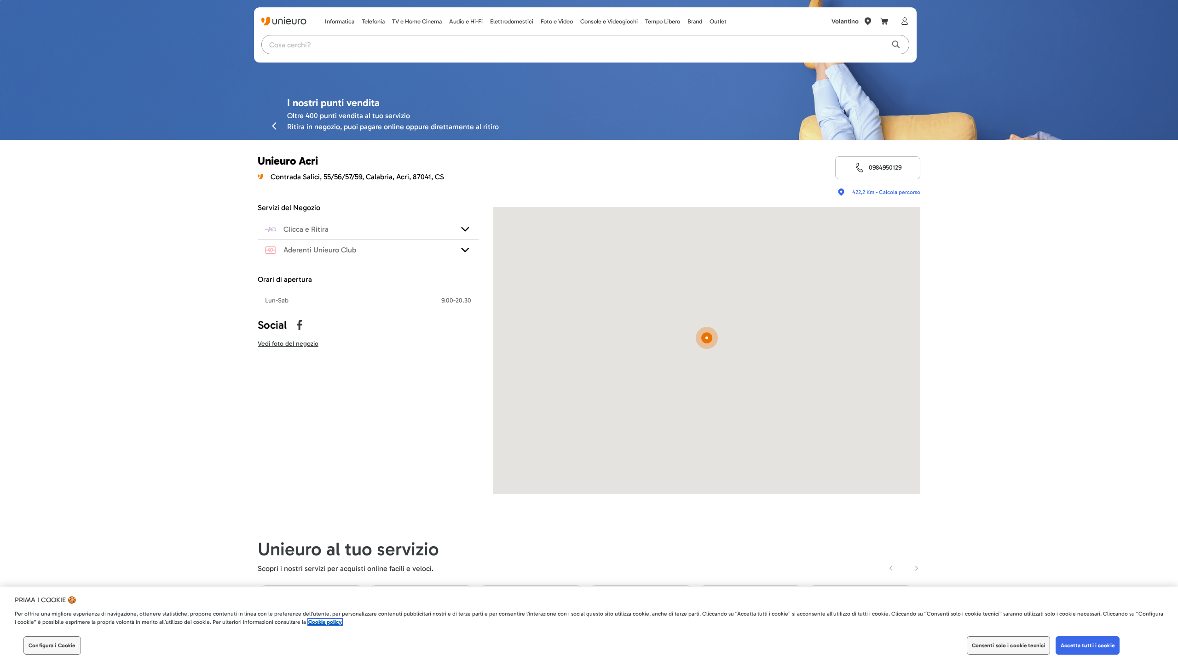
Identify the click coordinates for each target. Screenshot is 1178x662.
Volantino (845, 21)
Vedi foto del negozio (288, 344)
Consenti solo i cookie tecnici (1008, 645)
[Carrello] (884, 21)
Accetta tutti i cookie (1087, 645)
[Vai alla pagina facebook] (299, 325)
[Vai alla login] (902, 21)
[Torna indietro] (274, 125)
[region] (589, 624)
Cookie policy (325, 622)
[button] (707, 338)
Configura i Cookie (52, 645)
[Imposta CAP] (867, 21)
